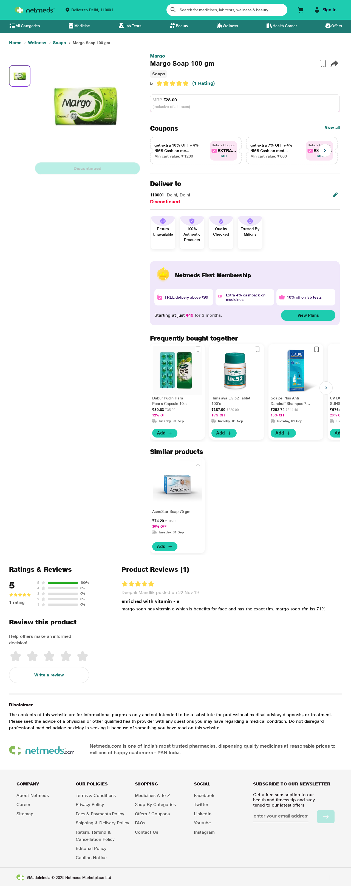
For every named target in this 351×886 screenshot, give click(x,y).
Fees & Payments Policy (100, 813)
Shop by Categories (155, 804)
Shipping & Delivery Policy (102, 822)
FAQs (140, 822)
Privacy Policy (90, 804)
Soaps (158, 73)
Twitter (201, 804)
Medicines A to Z (152, 795)
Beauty (182, 26)
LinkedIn (202, 813)
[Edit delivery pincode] (335, 194)
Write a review (49, 675)
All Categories (28, 26)
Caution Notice (91, 857)
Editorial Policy (91, 848)
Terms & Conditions (96, 795)
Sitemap (24, 813)
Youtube (202, 822)
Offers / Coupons (152, 813)
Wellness (230, 26)
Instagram (204, 832)
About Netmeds (32, 795)
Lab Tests (132, 26)
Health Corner (285, 26)
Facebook (204, 795)
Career (23, 804)
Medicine (82, 26)
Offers (336, 26)
